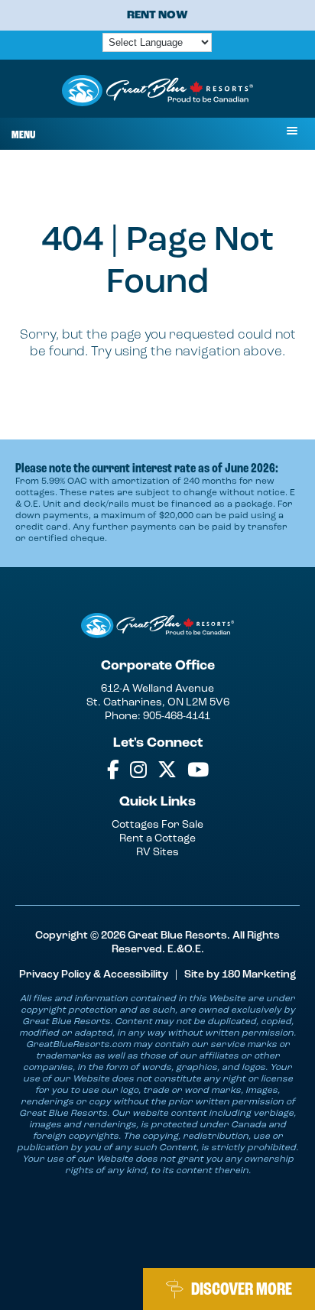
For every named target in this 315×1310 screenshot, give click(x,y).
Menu (23, 135)
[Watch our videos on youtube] (198, 770)
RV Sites (157, 851)
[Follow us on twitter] (167, 770)
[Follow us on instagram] (138, 770)
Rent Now (157, 15)
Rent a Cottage (157, 838)
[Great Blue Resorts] (157, 92)
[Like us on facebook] (113, 770)
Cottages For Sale (157, 824)
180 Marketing (259, 974)
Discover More (241, 1289)
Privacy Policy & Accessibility (93, 974)
